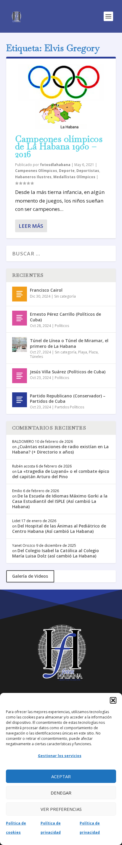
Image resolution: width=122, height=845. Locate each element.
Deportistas (87, 170)
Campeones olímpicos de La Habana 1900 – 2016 (59, 146)
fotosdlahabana (55, 164)
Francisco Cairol (46, 290)
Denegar (61, 793)
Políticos (62, 325)
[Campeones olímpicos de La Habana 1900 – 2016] (61, 97)
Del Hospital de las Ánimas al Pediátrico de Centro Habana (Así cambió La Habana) (59, 528)
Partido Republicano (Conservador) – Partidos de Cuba (67, 398)
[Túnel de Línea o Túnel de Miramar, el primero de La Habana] (19, 344)
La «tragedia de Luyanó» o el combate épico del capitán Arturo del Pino (60, 473)
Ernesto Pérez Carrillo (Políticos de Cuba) (65, 316)
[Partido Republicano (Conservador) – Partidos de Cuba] (19, 399)
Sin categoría (65, 296)
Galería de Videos (30, 576)
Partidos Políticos (69, 407)
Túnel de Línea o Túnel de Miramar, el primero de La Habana (69, 343)
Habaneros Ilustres (33, 176)
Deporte (67, 170)
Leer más (31, 225)
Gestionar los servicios (59, 755)
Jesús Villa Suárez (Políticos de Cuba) (67, 372)
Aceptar (61, 776)
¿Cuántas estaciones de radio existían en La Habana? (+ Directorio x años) (60, 449)
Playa (82, 352)
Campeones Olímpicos (36, 170)
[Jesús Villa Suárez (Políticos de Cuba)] (19, 375)
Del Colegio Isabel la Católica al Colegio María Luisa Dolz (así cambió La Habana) (55, 553)
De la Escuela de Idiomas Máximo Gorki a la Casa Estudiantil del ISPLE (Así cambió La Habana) (59, 501)
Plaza (93, 352)
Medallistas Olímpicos (74, 176)
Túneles (36, 356)
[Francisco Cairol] (19, 294)
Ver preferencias (61, 809)
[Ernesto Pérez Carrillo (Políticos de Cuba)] (19, 318)
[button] (113, 700)
